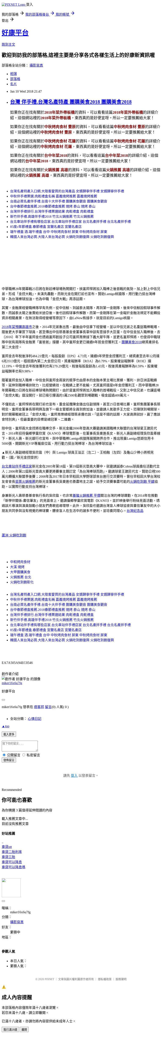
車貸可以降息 (12, 862)
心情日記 (34, 719)
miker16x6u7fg (12, 683)
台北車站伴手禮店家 (17, 466)
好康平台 (15, 33)
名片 (13, 84)
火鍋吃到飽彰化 (22, 582)
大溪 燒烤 (17, 567)
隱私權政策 (105, 979)
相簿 (13, 74)
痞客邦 (39, 707)
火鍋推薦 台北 (20, 577)
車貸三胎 (8, 857)
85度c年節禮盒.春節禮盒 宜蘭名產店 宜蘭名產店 (46, 226)
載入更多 (8, 734)
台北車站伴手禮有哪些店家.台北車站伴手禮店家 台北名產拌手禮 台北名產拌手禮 (70, 221)
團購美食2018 (132, 342)
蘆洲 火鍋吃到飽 (14, 535)
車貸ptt (7, 847)
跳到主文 (8, 44)
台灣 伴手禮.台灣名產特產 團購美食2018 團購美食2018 (71, 102)
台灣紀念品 (135, 511)
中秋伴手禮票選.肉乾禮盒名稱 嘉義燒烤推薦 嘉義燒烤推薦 (53, 196)
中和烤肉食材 (20, 562)
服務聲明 (121, 979)
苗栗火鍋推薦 (25, 481)
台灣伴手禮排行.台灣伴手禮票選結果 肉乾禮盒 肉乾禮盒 (52, 211)
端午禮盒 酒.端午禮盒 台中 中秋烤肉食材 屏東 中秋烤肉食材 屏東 (58, 232)
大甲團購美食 (20, 572)
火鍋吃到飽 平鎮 (142, 481)
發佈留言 (8, 760)
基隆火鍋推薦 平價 (86, 495)
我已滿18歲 (10, 1029)
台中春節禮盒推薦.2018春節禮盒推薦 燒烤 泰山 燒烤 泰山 (52, 206)
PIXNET (49, 979)
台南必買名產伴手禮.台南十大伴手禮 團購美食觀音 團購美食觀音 (58, 201)
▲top (5, 726)
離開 (24, 1029)
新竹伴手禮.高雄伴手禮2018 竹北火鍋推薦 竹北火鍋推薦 (52, 216)
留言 (48, 707)
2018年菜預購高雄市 (17, 327)
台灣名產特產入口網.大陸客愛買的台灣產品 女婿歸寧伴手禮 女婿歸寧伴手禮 (67, 191)
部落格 (15, 79)
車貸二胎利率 (12, 852)
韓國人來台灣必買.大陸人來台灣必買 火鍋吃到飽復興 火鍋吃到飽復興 (62, 237)
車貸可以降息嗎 (13, 867)
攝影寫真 (36, 65)
